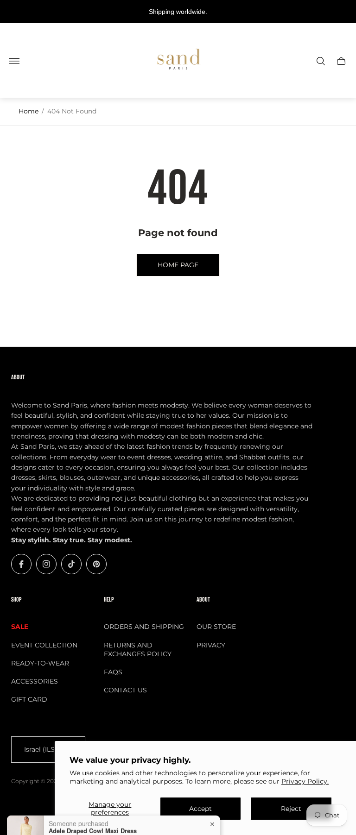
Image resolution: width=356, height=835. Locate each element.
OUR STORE (216, 626)
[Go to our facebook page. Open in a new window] (21, 564)
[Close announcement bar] (342, 12)
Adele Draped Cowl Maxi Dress (93, 815)
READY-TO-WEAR (40, 663)
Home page (178, 265)
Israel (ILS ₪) (44, 749)
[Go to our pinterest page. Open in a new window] (96, 564)
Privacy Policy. (305, 781)
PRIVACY (211, 645)
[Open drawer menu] (14, 61)
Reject (291, 808)
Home (28, 111)
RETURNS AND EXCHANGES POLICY (138, 649)
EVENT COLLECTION (44, 645)
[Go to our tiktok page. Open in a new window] (71, 564)
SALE (19, 626)
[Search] (321, 61)
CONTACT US (125, 690)
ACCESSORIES (34, 681)
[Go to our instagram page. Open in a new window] (46, 564)
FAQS (113, 672)
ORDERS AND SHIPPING (144, 626)
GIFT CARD (29, 699)
